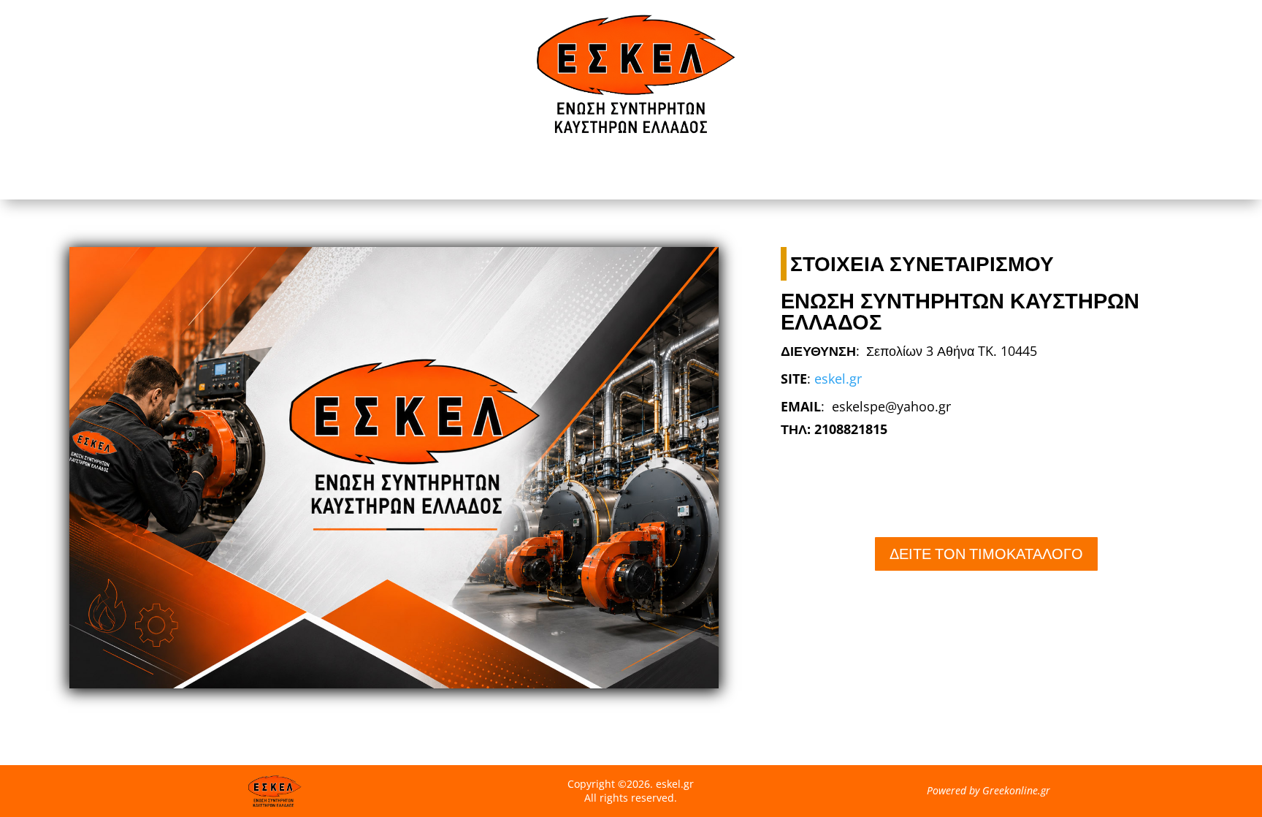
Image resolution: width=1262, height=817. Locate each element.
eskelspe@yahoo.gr (891, 406)
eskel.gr (838, 378)
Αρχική (631, 171)
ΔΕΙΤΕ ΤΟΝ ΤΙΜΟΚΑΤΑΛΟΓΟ (986, 553)
